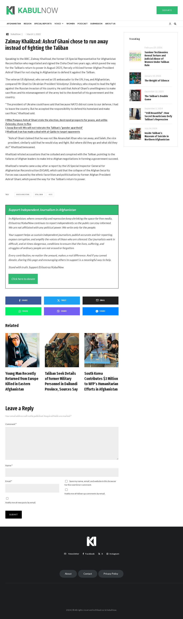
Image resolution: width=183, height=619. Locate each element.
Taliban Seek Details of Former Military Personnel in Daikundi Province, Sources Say (61, 381)
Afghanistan (14, 23)
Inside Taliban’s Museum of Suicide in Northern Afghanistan (157, 136)
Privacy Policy (111, 573)
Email (8, 481)
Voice (58, 23)
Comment (10, 424)
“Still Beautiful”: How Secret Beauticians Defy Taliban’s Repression (158, 116)
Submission (96, 23)
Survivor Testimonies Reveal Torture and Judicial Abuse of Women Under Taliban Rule (157, 59)
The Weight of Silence (157, 80)
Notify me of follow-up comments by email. (85, 493)
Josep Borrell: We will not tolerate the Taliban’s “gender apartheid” (45, 127)
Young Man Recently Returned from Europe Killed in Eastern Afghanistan (21, 381)
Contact (87, 573)
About (68, 573)
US (51, 194)
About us (110, 23)
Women (70, 23)
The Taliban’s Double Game (156, 98)
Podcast (83, 23)
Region (27, 23)
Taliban (39, 194)
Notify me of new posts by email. (20, 502)
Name (9, 465)
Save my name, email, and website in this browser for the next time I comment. (90, 483)
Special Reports (43, 23)
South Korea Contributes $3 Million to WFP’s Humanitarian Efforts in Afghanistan (101, 381)
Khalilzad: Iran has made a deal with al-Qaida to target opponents (43, 131)
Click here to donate (23, 278)
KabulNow (16, 34)
